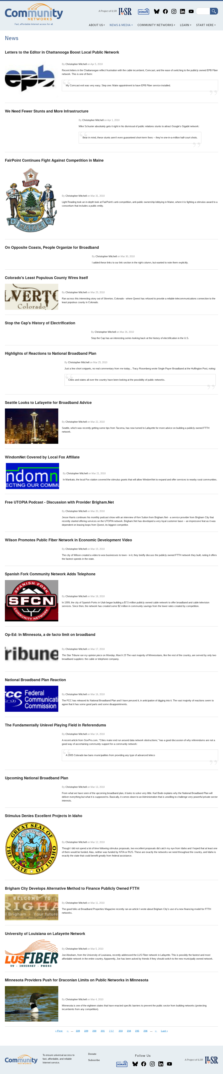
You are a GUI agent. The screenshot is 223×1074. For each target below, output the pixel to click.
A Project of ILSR (108, 11)
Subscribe (94, 1060)
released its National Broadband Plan (96, 700)
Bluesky (156, 11)
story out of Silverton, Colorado (107, 298)
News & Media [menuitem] (119, 26)
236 (146, 1030)
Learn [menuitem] (183, 26)
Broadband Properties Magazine (98, 909)
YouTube (191, 11)
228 (79, 1030)
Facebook (165, 11)
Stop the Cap (98, 338)
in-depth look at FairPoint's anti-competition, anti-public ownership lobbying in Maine (130, 202)
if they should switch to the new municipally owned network (181, 958)
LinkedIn (182, 11)
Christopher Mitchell (76, 64)
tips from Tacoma (115, 428)
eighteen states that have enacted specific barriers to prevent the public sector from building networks (141, 1005)
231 (103, 1030)
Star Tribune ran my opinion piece (84, 655)
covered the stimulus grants (112, 479)
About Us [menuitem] (94, 26)
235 (138, 1030)
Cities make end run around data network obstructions (128, 740)
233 (121, 1030)
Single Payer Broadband (171, 368)
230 (95, 1030)
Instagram (174, 11)
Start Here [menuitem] (204, 26)
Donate (143, 11)
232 (112, 1031)
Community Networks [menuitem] (154, 26)
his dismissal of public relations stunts (141, 126)
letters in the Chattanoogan (84, 70)
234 (130, 1030)
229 (87, 1030)
